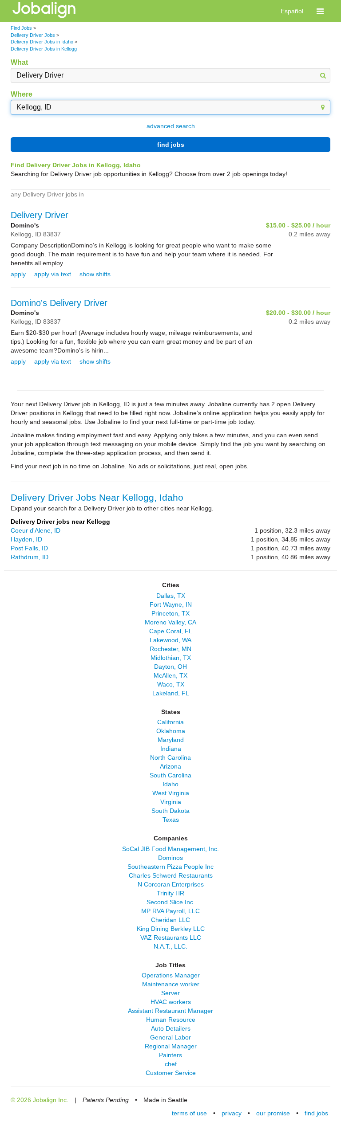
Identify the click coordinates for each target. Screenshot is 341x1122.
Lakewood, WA (170, 639)
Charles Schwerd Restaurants (171, 875)
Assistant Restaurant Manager (170, 1010)
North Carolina (170, 757)
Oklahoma (170, 730)
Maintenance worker (170, 984)
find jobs (170, 144)
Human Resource (170, 1019)
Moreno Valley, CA (170, 622)
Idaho (170, 784)
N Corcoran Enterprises (171, 884)
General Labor (170, 1037)
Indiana (170, 748)
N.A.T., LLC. (170, 946)
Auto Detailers (170, 1028)
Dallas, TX (170, 595)
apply (18, 274)
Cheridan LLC (170, 919)
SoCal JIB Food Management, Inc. (170, 848)
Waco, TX (170, 684)
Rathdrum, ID (29, 557)
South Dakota (170, 810)
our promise (273, 1113)
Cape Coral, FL (170, 631)
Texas (171, 819)
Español (292, 11)
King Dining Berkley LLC (171, 928)
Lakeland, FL (170, 693)
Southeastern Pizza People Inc (170, 866)
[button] (320, 11)
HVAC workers (171, 1001)
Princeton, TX (170, 613)
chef (171, 1063)
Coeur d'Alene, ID (35, 530)
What (19, 62)
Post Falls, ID (29, 548)
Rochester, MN (170, 648)
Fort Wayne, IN (171, 604)
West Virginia (170, 792)
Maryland (171, 739)
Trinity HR (170, 893)
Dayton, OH (170, 666)
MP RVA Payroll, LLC (170, 910)
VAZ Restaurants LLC (170, 937)
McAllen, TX (170, 675)
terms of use (189, 1113)
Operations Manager (171, 975)
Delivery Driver (39, 215)
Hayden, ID (26, 539)
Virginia (170, 801)
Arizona (170, 766)
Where (21, 94)
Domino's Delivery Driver (59, 303)
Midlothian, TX (171, 657)
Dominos (170, 857)
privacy (232, 1113)
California (170, 722)
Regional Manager (171, 1046)
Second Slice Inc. (171, 902)
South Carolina (170, 775)
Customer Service (171, 1072)
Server (170, 992)
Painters (170, 1055)
